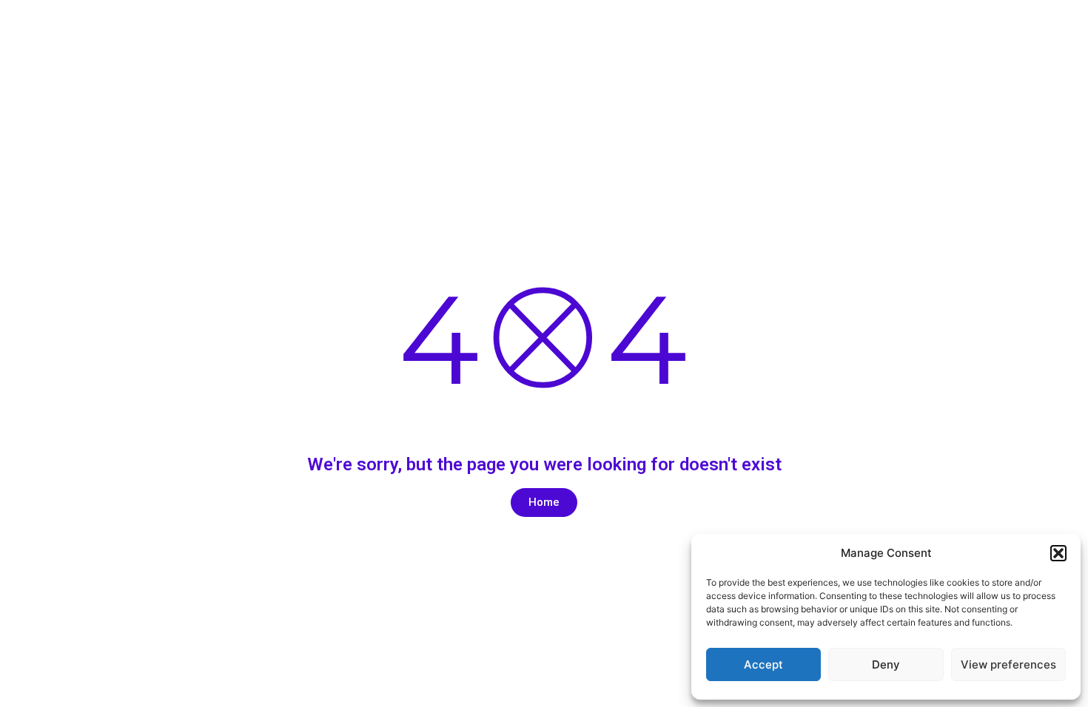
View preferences (1008, 664)
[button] (1058, 553)
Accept (763, 664)
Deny (886, 664)
